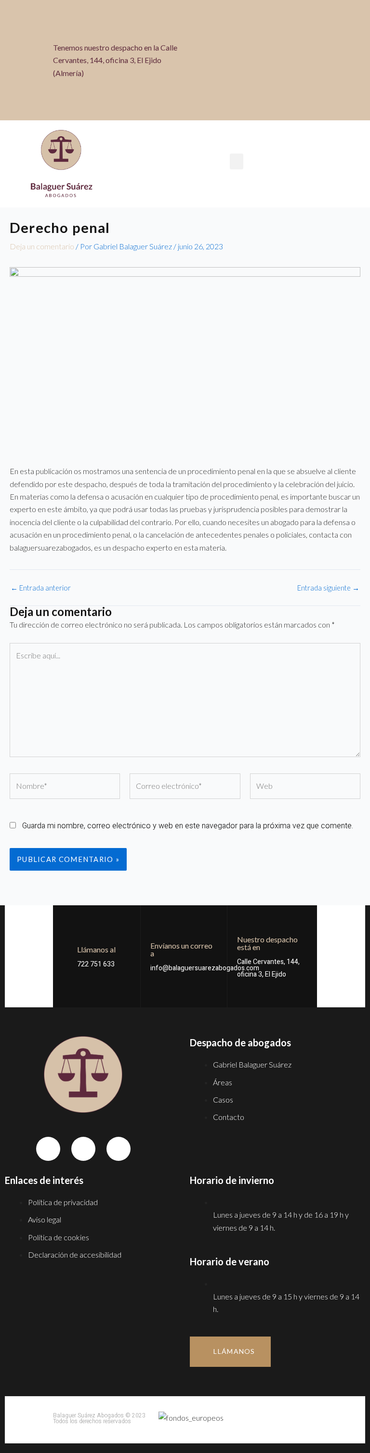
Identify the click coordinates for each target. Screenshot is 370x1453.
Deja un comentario (42, 246)
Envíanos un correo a (181, 949)
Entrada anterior (41, 588)
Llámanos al (96, 949)
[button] (306, 61)
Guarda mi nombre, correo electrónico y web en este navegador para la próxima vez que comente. (187, 826)
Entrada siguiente (328, 588)
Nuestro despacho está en (267, 943)
